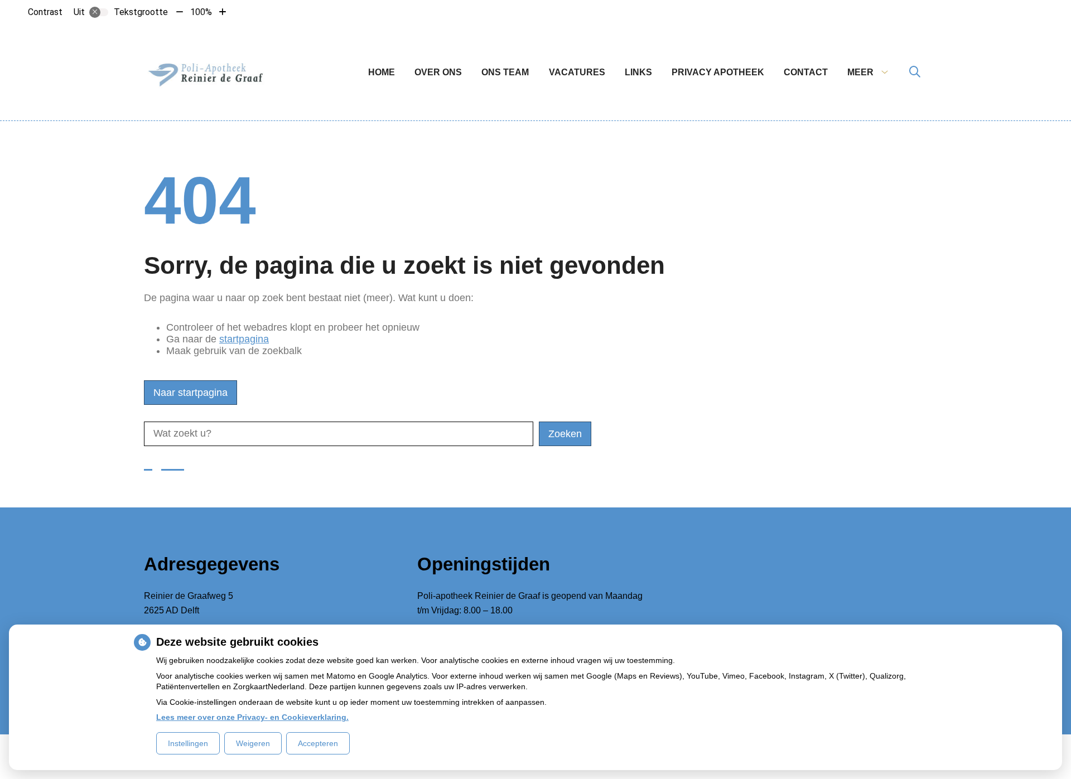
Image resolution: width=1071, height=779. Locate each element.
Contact (806, 72)
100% (201, 12)
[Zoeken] (915, 72)
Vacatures (577, 72)
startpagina (244, 339)
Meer (860, 72)
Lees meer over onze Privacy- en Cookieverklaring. (252, 717)
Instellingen (188, 743)
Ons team (505, 72)
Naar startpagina (190, 392)
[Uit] (98, 12)
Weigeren (253, 743)
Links (638, 72)
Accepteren (318, 743)
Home (381, 72)
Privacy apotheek (718, 72)
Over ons (438, 72)
